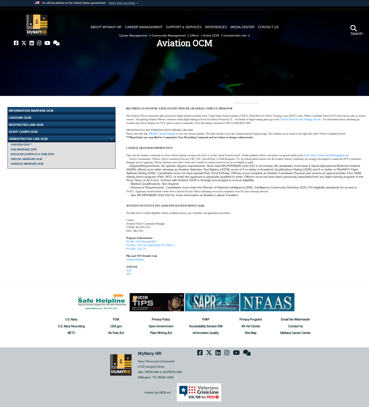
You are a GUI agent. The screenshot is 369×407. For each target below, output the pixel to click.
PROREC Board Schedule (162, 133)
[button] (124, 3)
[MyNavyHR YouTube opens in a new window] (47, 43)
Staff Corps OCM (23, 132)
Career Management (133, 35)
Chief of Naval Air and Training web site (300, 119)
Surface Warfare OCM (27, 163)
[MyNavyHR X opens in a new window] (23, 43)
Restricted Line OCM (26, 124)
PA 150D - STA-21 (136, 248)
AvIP (129, 270)
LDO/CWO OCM (20, 117)
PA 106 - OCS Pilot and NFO (141, 241)
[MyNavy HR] (36, 25)
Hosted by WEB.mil (157, 392)
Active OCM (211, 35)
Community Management (169, 35)
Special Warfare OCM (26, 159)
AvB (128, 273)
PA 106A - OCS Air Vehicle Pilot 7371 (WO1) (150, 245)
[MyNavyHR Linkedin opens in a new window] (31, 43)
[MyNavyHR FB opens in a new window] (16, 43)
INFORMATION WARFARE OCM (31, 110)
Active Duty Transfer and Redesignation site (326, 155)
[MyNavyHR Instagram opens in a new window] (39, 43)
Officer (195, 35)
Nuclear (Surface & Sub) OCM (32, 154)
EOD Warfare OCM (24, 149)
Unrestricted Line (235, 35)
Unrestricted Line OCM (28, 139)
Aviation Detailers (135, 259)
